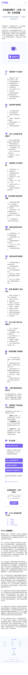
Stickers (20, 645)
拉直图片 (12, 521)
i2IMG (12, 641)
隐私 (11, 659)
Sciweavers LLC (18, 661)
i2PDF (5, 641)
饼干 (17, 659)
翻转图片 (12, 519)
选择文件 (15, 57)
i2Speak (4, 645)
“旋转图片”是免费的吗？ (14, 465)
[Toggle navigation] (25, 2)
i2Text (5, 643)
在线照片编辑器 (14, 525)
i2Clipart (20, 643)
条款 (14, 659)
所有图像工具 (14, 654)
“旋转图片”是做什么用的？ (14, 445)
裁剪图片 (12, 523)
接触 (14, 652)
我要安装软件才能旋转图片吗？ (14, 470)
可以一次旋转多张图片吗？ (14, 460)
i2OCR (20, 641)
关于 (14, 651)
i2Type (12, 645)
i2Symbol (12, 643)
